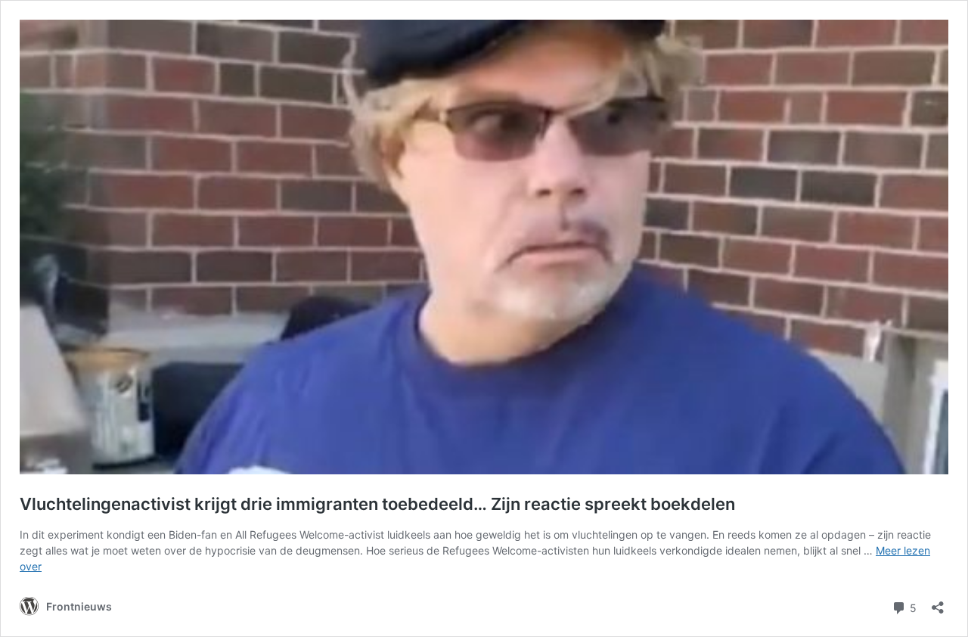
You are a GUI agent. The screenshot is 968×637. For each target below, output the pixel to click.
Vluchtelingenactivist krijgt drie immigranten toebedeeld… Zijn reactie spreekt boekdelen (377, 504)
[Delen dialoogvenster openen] (937, 602)
